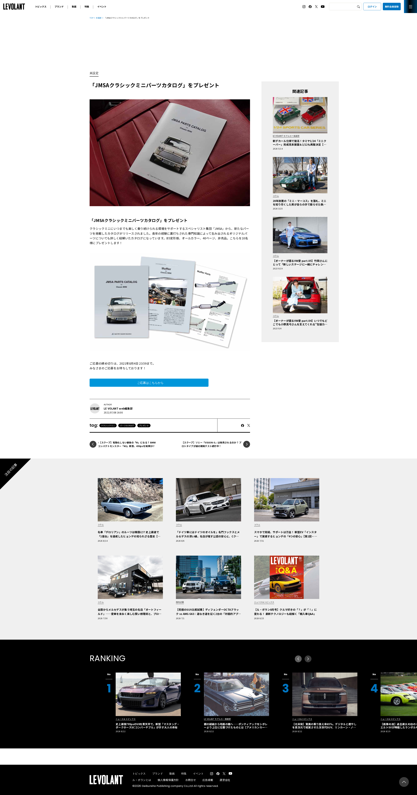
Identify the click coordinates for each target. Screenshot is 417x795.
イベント (101, 6)
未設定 (98, 17)
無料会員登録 (392, 6)
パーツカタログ (127, 425)
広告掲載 (207, 780)
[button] (308, 658)
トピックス (40, 6)
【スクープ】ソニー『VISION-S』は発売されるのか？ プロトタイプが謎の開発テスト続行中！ (212, 444)
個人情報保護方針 (168, 780)
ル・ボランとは (141, 780)
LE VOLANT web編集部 (118, 408)
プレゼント (144, 425)
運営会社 (225, 780)
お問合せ (190, 780)
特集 (87, 6)
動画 (74, 6)
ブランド (59, 6)
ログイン (372, 6)
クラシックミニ (108, 425)
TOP (91, 17)
